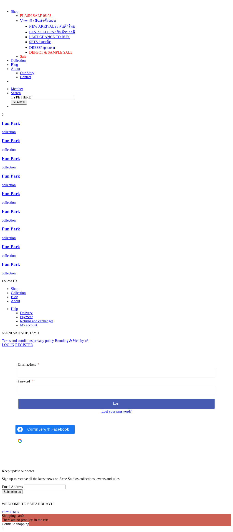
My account (28, 325)
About (15, 69)
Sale (23, 56)
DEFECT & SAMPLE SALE (51, 52)
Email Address (12, 487)
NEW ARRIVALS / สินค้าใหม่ (52, 26)
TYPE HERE (21, 97)
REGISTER (24, 345)
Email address (28, 364)
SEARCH (19, 102)
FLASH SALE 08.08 (35, 16)
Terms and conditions (17, 341)
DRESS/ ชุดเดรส (42, 47)
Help (14, 309)
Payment (26, 317)
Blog (14, 65)
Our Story (27, 73)
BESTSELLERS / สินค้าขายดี (52, 32)
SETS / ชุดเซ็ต (40, 42)
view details (10, 512)
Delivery (26, 313)
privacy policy (43, 341)
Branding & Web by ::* (72, 341)
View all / (38, 21)
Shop (14, 11)
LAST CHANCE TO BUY (49, 37)
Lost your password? (116, 411)
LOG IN (8, 345)
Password (25, 381)
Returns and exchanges (36, 321)
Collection (18, 60)
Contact (25, 77)
